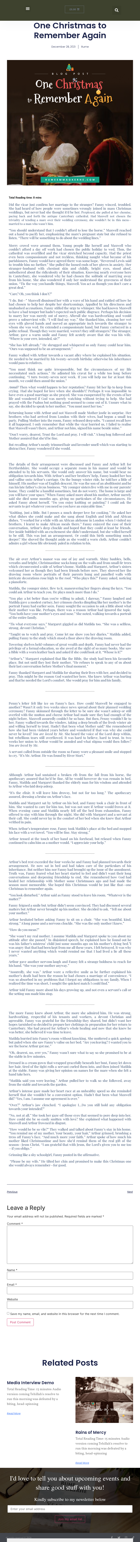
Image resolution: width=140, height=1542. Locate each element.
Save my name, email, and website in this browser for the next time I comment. (64, 1313)
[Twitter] (119, 1537)
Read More (14, 1413)
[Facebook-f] (111, 1537)
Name (12, 1270)
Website (12, 1299)
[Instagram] (126, 1537)
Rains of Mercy (90, 1432)
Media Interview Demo (30, 1383)
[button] (28, 9)
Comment (15, 1223)
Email (12, 1284)
